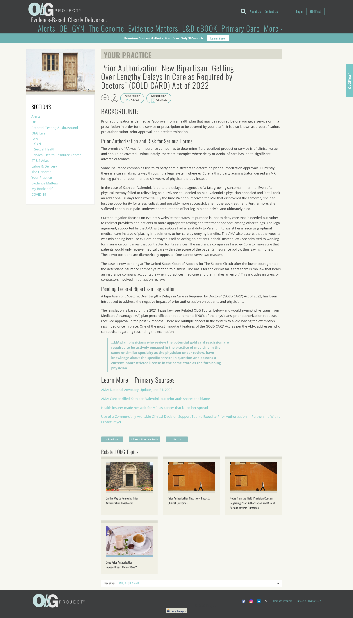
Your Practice (127, 54)
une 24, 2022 (162, 389)
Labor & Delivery (44, 166)
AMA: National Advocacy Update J (127, 389)
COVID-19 (38, 194)
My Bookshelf (41, 188)
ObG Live (38, 133)
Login (299, 11)
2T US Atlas (40, 160)
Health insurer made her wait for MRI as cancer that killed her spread (154, 407)
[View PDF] (114, 98)
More (272, 28)
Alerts (46, 28)
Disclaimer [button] (121, 583)
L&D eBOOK (199, 28)
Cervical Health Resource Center (56, 155)
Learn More (217, 38)
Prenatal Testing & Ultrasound (54, 127)
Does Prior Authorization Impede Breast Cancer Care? (121, 564)
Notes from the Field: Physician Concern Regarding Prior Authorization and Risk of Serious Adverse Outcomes (252, 503)
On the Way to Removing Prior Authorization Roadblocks (122, 500)
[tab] (191, 583)
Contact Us (271, 11)
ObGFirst (315, 11)
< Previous (112, 439)
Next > (177, 439)
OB (63, 28)
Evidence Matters (153, 28)
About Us (255, 11)
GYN (78, 28)
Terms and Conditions (282, 601)
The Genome (106, 28)
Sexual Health (44, 149)
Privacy (300, 601)
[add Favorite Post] (105, 98)
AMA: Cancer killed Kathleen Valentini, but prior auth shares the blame (155, 398)
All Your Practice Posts (144, 439)
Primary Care (240, 28)
